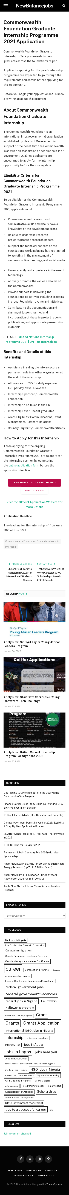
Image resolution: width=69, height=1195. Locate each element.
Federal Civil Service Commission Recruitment (29, 981)
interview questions (37, 1038)
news (24, 1070)
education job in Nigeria (17, 976)
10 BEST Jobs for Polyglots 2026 (22, 845)
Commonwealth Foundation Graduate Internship (32, 541)
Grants (12, 1023)
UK (51, 1110)
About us (51, 1170)
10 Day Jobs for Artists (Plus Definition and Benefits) (33, 815)
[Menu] (6, 6)
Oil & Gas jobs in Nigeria (18, 1080)
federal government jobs (24, 987)
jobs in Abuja (33, 1044)
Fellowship (49, 1001)
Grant (41, 1014)
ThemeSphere (54, 1184)
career (13, 969)
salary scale (54, 1086)
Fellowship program (19, 1007)
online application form (24, 465)
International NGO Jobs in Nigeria (29, 1030)
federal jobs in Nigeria (21, 1001)
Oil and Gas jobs (42, 1081)
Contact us (33, 1170)
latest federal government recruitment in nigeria (30, 1063)
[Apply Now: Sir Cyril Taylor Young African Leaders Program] (34, 619)
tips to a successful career (25, 1109)
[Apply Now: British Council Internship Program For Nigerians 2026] (34, 730)
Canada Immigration (18, 950)
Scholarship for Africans (19, 1091)
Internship (11, 546)
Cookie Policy (45, 1175)
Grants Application (41, 1022)
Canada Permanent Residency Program (26, 956)
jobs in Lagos (18, 1051)
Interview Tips (12, 1045)
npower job (10, 1075)
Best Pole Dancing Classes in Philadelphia (24, 945)
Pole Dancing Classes (33, 1086)
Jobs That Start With (16, 1058)
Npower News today (48, 1075)
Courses (56, 970)
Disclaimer (15, 1170)
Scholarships (46, 1091)
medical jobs (11, 1070)
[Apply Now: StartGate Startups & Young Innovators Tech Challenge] (34, 674)
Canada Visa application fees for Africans (27, 961)
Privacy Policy (24, 1175)
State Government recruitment (24, 1102)
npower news (26, 1075)
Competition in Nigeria (37, 970)
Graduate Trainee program (18, 1015)
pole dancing (11, 1086)
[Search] (63, 6)
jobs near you (46, 1052)
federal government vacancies (31, 994)
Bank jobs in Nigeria (15, 940)
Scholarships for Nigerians (19, 1097)
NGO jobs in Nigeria (45, 1069)
